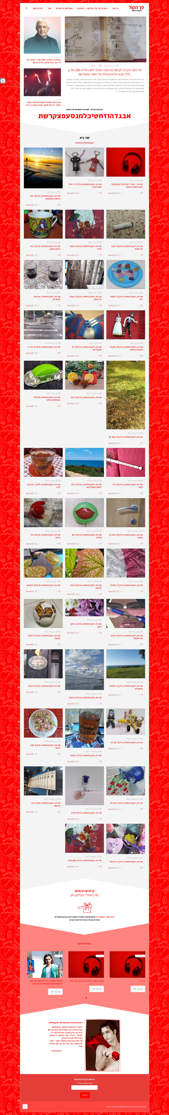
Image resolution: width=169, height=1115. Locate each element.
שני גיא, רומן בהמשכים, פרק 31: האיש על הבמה (86, 298)
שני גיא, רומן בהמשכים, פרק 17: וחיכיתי (126, 585)
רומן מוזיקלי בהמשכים (84, 142)
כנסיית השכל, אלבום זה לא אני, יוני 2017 (87, 980)
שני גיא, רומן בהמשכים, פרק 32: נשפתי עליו (126, 298)
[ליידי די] (127, 964)
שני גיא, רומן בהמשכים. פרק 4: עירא (86, 812)
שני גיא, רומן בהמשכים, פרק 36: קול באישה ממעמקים (45, 197)
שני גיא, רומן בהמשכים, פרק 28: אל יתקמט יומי (87, 348)
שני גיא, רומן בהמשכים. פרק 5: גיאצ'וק (126, 802)
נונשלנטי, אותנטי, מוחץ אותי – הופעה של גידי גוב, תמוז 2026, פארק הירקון (44, 61)
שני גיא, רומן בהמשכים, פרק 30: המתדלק (46, 298)
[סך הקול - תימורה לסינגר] (136, 8)
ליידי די (142, 980)
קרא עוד (111, 193)
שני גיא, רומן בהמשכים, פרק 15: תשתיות (43, 585)
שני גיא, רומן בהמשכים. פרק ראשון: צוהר (85, 860)
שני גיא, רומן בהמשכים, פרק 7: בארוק (86, 755)
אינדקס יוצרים (141, 1106)
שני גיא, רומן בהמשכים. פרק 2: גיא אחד (126, 861)
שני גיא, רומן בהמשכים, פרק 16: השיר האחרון (86, 586)
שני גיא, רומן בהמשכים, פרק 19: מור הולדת (87, 536)
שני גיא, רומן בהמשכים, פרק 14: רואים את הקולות (127, 637)
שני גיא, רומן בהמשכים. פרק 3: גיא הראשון (45, 804)
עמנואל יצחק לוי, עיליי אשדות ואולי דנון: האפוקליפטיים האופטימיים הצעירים (46, 982)
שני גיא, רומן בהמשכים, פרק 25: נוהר (86, 397)
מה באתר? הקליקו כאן (84, 895)
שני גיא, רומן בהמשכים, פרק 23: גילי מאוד (127, 486)
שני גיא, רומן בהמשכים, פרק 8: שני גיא (126, 742)
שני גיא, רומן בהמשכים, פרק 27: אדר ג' (43, 346)
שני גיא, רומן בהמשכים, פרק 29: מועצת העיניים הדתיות (126, 348)
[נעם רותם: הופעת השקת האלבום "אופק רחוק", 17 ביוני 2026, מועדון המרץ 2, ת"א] (42, 82)
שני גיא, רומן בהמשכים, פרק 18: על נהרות (45, 536)
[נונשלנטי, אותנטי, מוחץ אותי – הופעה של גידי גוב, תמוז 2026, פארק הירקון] (42, 35)
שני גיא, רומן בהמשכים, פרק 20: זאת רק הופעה (126, 536)
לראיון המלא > (56, 1051)
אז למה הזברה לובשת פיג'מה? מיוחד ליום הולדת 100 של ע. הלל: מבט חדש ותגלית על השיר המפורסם (104, 72)
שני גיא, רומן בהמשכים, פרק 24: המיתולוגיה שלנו (46, 398)
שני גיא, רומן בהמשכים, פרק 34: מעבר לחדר (85, 247)
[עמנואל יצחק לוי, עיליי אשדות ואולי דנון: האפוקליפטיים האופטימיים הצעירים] (45, 964)
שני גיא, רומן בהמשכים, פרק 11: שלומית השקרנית (126, 687)
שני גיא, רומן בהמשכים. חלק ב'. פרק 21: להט (43, 486)
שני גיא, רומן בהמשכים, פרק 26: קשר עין (126, 436)
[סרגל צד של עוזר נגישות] (3, 81)
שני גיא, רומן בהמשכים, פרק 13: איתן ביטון (86, 625)
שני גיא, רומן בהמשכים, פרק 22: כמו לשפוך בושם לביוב (86, 486)
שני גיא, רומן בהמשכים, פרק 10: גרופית (85, 697)
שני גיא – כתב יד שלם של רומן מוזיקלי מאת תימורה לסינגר (127, 185)
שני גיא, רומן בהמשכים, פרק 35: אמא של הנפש (127, 247)
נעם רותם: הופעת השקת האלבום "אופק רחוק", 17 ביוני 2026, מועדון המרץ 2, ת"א (43, 103)
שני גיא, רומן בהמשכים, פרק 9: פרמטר (44, 685)
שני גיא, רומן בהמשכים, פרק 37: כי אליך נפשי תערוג (85, 185)
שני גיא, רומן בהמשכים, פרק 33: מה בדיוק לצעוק (45, 247)
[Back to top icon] (25, 1106)
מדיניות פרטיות (111, 1106)
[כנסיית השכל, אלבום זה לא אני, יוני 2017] (86, 964)
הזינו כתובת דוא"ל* (84, 1083)
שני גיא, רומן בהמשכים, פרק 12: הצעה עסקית (44, 637)
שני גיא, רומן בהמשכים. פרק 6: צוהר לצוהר (45, 746)
